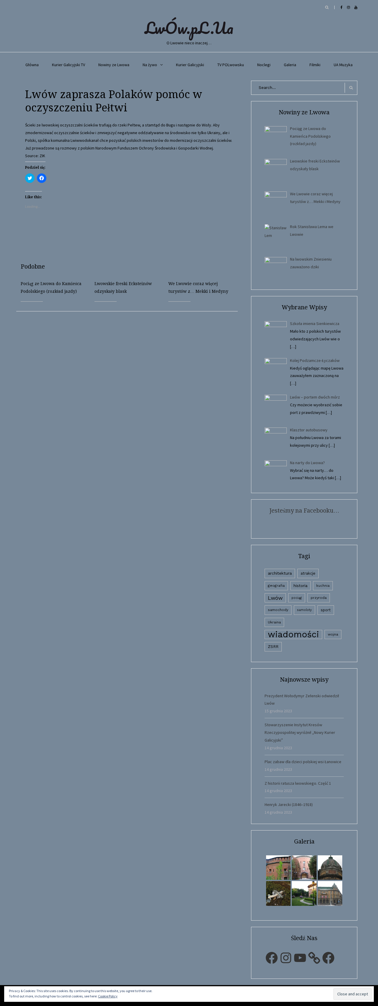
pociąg (296, 598)
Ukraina (274, 622)
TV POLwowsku (230, 64)
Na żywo (150, 64)
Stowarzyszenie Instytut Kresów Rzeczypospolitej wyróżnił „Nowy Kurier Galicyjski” (300, 732)
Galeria (290, 64)
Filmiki (314, 64)
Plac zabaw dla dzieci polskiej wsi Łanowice (303, 761)
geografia (276, 586)
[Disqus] (131, 385)
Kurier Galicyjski (190, 64)
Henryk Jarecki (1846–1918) (289, 804)
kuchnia (323, 586)
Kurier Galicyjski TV (68, 64)
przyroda (319, 598)
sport (326, 610)
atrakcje (308, 573)
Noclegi (264, 64)
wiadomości (293, 634)
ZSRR (273, 646)
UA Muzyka (343, 64)
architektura (280, 573)
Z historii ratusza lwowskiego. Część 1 (298, 783)
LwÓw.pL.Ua (189, 28)
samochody (278, 610)
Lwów (275, 598)
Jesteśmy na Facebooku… (304, 510)
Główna (32, 64)
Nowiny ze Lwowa (113, 64)
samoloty (304, 610)
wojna (333, 634)
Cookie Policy (108, 996)
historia (300, 585)
